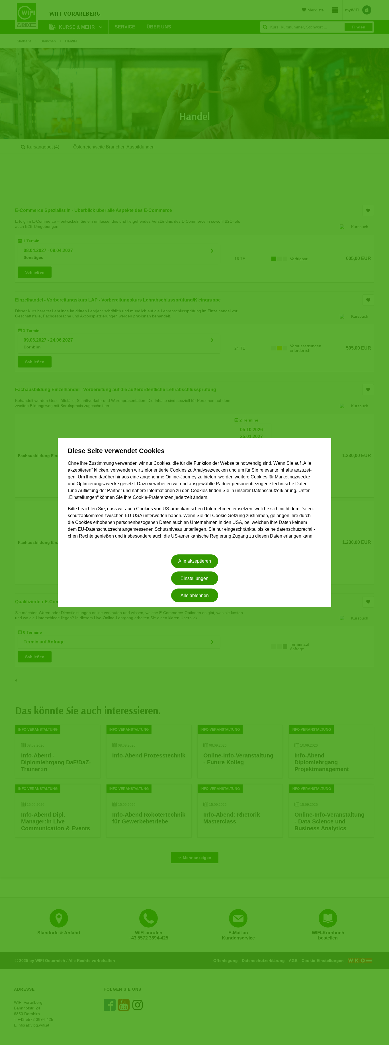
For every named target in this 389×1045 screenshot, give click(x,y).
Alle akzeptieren (194, 561)
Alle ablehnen (195, 595)
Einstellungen (194, 578)
